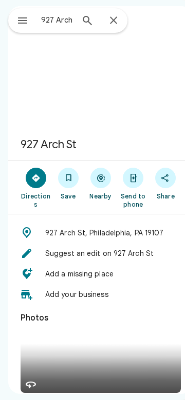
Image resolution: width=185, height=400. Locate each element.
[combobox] (57, 20)
